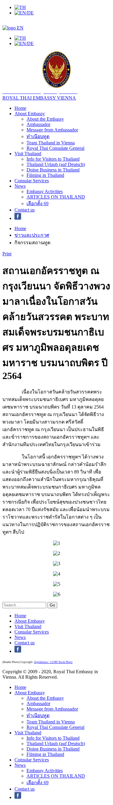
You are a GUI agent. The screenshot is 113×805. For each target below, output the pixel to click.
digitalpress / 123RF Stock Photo (53, 662)
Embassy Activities (45, 191)
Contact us (24, 209)
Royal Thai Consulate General (55, 148)
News (20, 186)
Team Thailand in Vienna (51, 142)
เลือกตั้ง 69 (38, 203)
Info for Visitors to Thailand (53, 159)
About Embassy (29, 113)
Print (6, 253)
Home (20, 108)
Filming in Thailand (45, 175)
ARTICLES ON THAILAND (56, 196)
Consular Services (31, 180)
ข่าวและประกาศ (31, 235)
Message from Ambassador (52, 129)
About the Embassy (45, 119)
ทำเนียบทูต (38, 136)
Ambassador (38, 124)
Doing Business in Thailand (53, 169)
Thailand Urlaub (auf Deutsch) (56, 164)
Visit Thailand (27, 153)
